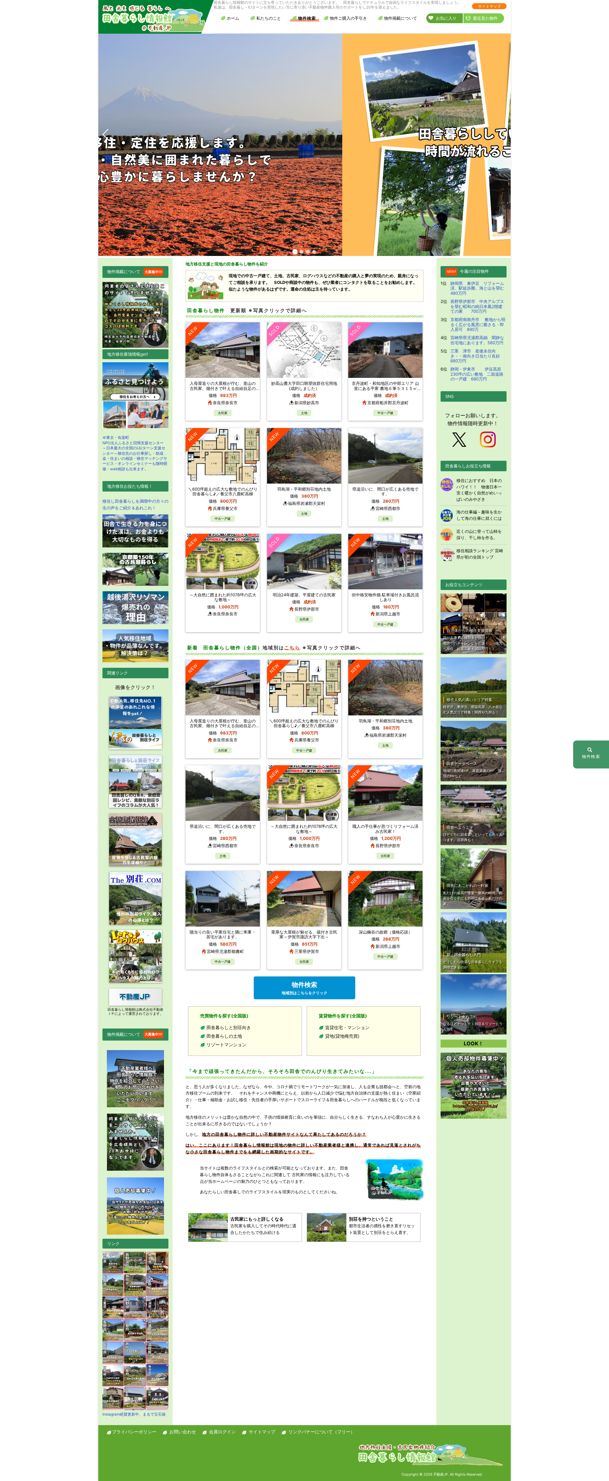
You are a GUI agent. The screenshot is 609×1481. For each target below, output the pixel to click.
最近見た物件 (485, 18)
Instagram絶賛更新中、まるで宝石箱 (134, 1414)
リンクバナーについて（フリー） (321, 1431)
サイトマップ (489, 6)
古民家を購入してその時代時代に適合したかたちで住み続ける (263, 1225)
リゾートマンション (226, 1044)
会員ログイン (222, 1431)
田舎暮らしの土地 (224, 1036)
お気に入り (446, 18)
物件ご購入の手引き (348, 18)
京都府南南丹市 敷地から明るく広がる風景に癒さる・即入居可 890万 (477, 324)
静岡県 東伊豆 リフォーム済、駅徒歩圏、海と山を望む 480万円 (479, 288)
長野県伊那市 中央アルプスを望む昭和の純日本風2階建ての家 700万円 (477, 306)
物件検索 (307, 18)
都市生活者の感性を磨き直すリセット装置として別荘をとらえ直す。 (382, 1225)
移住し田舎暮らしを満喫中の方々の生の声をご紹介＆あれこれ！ (135, 504)
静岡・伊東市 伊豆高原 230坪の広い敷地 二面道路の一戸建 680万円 (477, 373)
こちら (292, 648)
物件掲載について (400, 18)
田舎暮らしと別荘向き (228, 1027)
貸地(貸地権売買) (342, 1036)
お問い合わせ (182, 1431)
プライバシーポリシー (134, 1431)
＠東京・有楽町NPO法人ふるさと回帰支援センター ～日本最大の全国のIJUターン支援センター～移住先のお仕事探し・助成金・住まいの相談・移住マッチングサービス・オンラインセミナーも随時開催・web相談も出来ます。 (134, 453)
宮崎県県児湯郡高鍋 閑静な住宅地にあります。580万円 (477, 340)
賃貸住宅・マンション (347, 1027)
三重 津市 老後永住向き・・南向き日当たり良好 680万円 (477, 355)
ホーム (233, 18)
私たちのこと (268, 18)
